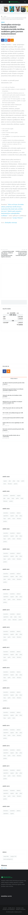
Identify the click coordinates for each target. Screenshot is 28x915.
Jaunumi (5, 908)
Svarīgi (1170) (13, 856)
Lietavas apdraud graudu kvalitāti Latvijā (13, 417)
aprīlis (22, 481)
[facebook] (4, 371)
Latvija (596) (5, 856)
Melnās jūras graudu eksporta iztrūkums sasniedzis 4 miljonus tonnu (13, 389)
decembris (5, 495)
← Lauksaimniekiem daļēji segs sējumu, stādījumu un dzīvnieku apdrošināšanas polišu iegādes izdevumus (7, 254)
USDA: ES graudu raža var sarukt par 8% (12, 408)
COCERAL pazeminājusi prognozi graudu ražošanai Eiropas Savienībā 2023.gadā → (21, 253)
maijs (18, 481)
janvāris (15, 483)
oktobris (18, 513)
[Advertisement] (14, 236)
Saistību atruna (11, 908)
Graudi (3, 22)
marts (4, 483)
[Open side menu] (1, 2)
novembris (12, 513)
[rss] (8, 371)
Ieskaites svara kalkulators (9, 909)
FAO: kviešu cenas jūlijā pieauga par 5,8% (13, 412)
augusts (5, 481)
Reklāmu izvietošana (20, 909)
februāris (10, 483)
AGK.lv (20, 912)
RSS (2, 868)
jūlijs (10, 481)
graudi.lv (4, 36)
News (5, 16)
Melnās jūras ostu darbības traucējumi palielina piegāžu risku (12, 402)
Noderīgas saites (20, 908)
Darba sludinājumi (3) (7, 859)
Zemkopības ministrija (11, 222)
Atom (5, 868)
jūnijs (14, 481)
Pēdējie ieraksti (13, 378)
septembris (12, 495)
